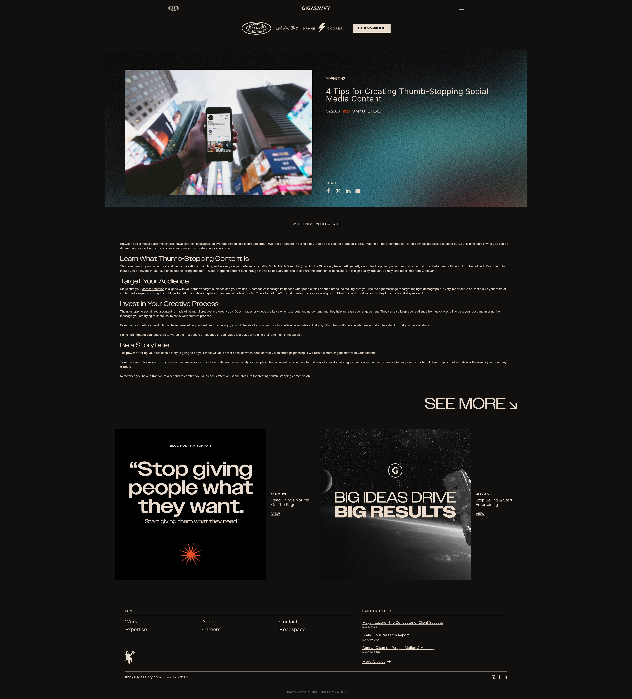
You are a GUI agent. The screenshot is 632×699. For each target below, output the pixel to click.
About (209, 622)
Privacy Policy (338, 691)
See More (465, 403)
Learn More (371, 28)
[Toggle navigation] (462, 8)
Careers (211, 629)
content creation (153, 289)
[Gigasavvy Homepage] (316, 8)
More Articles (373, 661)
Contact (288, 622)
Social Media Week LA (284, 266)
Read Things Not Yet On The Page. (290, 502)
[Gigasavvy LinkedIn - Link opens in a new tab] (505, 677)
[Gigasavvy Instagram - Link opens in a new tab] (493, 677)
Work (131, 622)
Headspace (292, 629)
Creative (279, 494)
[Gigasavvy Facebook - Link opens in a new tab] (499, 677)
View (275, 514)
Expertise (136, 629)
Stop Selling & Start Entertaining (494, 502)
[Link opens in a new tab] (328, 190)
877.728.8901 (177, 677)
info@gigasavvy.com (143, 677)
